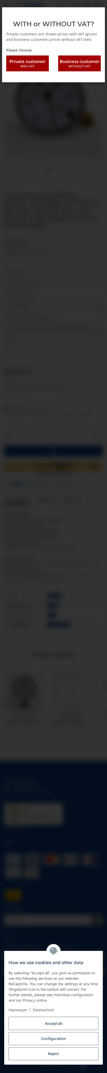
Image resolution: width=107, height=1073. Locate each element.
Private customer (27, 63)
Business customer (79, 63)
